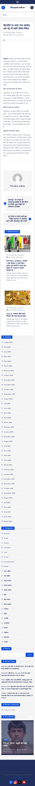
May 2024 (7, 455)
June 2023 (7, 507)
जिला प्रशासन (7, 604)
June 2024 (7, 451)
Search (7, 648)
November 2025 (9, 385)
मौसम (5, 613)
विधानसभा (6, 637)
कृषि (5, 595)
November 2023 (9, 484)
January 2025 (8, 432)
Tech (5, 552)
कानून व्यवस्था (7, 580)
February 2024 (9, 469)
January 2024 (8, 474)
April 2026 (7, 361)
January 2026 (8, 375)
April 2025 (7, 418)
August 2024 (8, 441)
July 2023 (7, 502)
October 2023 (8, 488)
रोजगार (6, 628)
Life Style (7, 547)
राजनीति (6, 618)
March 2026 (8, 366)
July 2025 (7, 403)
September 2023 (9, 493)
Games (6, 543)
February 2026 (9, 370)
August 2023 (8, 498)
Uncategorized (9, 562)
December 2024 (9, 436)
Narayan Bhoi (13, 255)
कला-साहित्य (7, 576)
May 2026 (7, 356)
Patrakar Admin (10, 32)
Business (19, 32)
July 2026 (7, 347)
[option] (17, 737)
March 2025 (8, 422)
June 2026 (7, 352)
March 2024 (8, 465)
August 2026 (8, 342)
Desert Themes (17, 777)
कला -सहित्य (7, 571)
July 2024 (7, 446)
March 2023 (8, 521)
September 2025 (9, 394)
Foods (6, 538)
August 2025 (8, 399)
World (6, 566)
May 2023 (7, 512)
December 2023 (9, 479)
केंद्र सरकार (7, 599)
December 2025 (9, 380)
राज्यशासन (6, 623)
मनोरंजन (6, 609)
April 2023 (7, 516)
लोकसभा (6, 632)
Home (5, 15)
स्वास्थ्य (6, 642)
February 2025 (9, 427)
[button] (29, 717)
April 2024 (7, 460)
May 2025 (7, 413)
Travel (6, 557)
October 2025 (8, 389)
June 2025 (7, 408)
